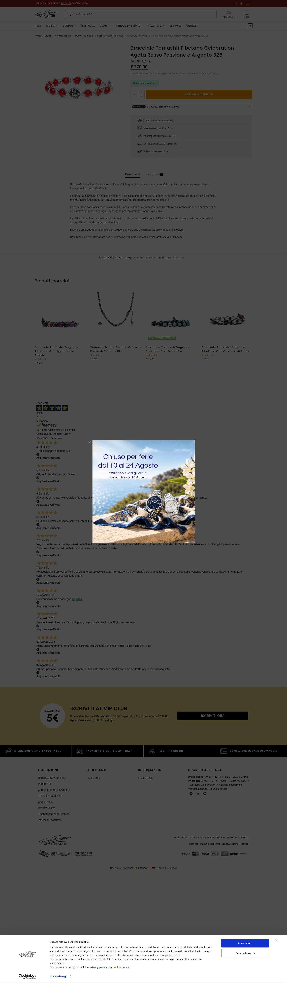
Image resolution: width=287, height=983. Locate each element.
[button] (90, 441)
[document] (143, 491)
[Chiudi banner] (276, 940)
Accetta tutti (245, 943)
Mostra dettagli (58, 976)
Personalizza (243, 953)
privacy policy (98, 967)
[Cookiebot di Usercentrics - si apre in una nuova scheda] (27, 976)
